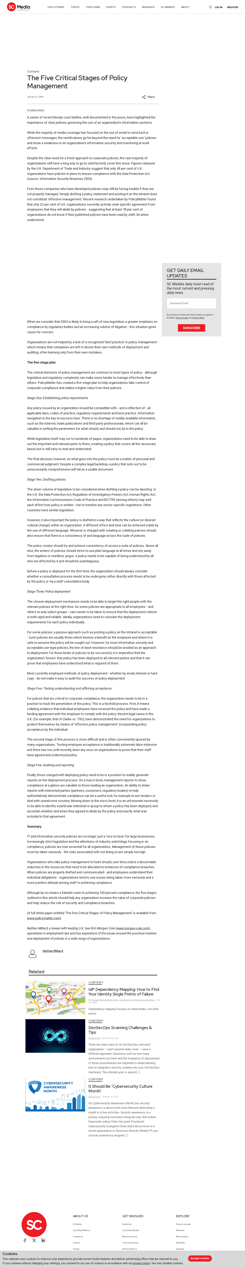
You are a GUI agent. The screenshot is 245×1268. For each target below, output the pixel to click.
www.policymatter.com (43, 918)
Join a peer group (130, 1242)
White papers (182, 1236)
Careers (76, 1242)
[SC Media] (18, 6)
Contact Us (78, 1236)
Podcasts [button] (129, 7)
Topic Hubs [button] (93, 7)
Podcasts (180, 1249)
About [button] (185, 7)
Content (33, 71)
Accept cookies (199, 1258)
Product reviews (183, 1224)
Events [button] (111, 7)
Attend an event (129, 1236)
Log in (218, 7)
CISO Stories (56, 7)
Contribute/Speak (130, 1230)
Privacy (76, 1249)
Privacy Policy (198, 318)
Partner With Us (129, 1249)
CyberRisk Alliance (81, 1230)
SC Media (77, 1224)
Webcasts (180, 1242)
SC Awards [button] (168, 7)
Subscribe (191, 328)
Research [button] (148, 7)
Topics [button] (74, 7)
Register (232, 7)
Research (180, 1230)
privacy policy (141, 1263)
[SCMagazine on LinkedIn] (43, 1240)
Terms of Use (182, 318)
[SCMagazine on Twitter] (34, 1240)
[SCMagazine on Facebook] (25, 1240)
